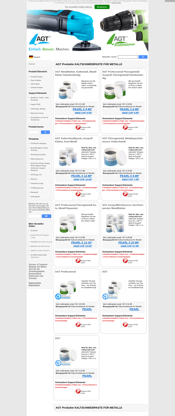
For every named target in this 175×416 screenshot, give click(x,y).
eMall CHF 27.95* (130, 246)
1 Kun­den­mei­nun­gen (89, 254)
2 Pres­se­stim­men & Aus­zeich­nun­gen (72, 123)
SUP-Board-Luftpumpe (38, 143)
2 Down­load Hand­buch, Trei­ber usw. (115, 188)
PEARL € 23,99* (128, 242)
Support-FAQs (35, 104)
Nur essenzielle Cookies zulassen (78, 7)
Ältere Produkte (36, 80)
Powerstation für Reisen (40, 250)
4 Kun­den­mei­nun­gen (136, 121)
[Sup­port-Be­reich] (78, 129)
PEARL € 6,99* (129, 109)
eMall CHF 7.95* (130, 179)
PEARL (87, 309)
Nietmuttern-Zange (37, 183)
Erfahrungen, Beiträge (38, 109)
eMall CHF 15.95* (83, 179)
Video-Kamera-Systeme (41, 242)
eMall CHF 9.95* (83, 112)
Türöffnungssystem (37, 188)
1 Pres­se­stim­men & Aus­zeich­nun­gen (116, 123)
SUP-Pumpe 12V (36, 175)
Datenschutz (116, 3)
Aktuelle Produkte (37, 77)
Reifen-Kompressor (37, 159)
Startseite (106, 57)
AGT (104, 271)
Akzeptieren (102, 7)
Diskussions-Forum (37, 113)
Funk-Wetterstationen (40, 246)
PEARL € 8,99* (82, 109)
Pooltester (34, 179)
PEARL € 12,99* (81, 175)
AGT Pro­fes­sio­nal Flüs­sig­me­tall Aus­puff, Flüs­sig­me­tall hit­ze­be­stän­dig (123, 74)
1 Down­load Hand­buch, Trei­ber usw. (68, 121)
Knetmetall (34, 192)
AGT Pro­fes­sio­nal (65, 271)
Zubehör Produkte (37, 87)
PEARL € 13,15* (81, 242)
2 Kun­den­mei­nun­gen (89, 188)
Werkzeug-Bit (35, 196)
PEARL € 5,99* (129, 175)
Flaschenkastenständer (38, 154)
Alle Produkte (35, 84)
